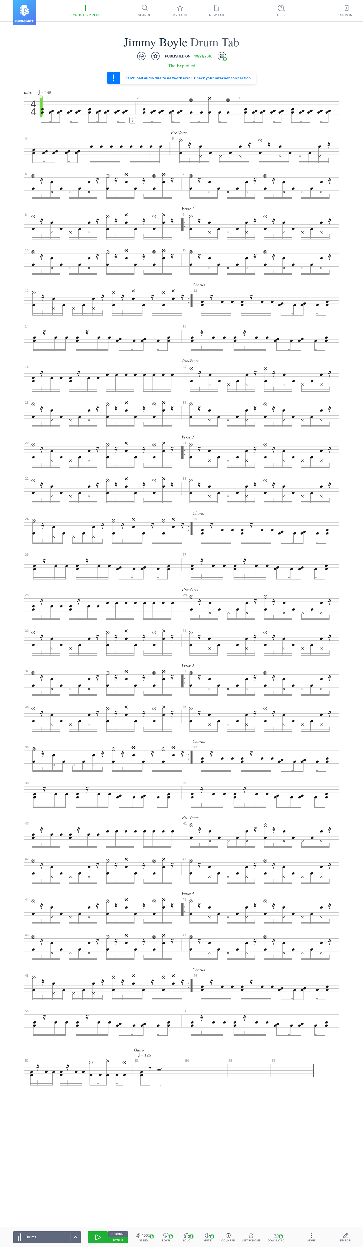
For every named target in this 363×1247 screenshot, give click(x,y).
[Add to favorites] (155, 56)
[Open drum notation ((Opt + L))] (141, 56)
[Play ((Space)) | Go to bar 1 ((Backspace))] (98, 1237)
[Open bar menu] (132, 120)
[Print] (222, 56)
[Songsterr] (24, 12)
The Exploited (181, 66)
